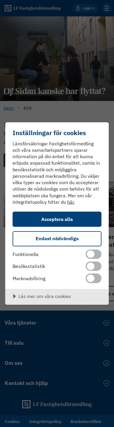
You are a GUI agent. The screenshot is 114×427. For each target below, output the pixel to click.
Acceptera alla (57, 219)
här (70, 202)
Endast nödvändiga (57, 238)
